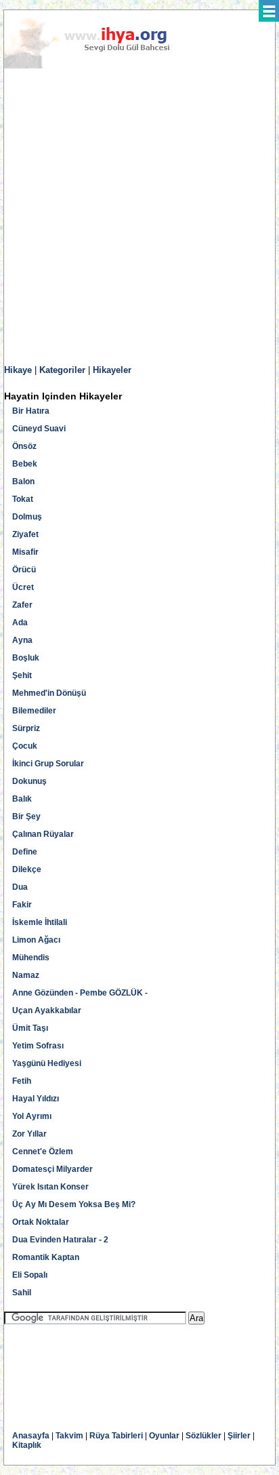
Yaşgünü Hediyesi (46, 1063)
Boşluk (25, 658)
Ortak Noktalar (40, 1222)
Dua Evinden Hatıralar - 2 (60, 1239)
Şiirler (239, 1435)
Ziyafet (25, 534)
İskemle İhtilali (39, 922)
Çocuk (24, 746)
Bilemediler (34, 710)
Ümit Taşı (30, 1028)
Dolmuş (27, 517)
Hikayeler (112, 370)
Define (24, 852)
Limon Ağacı (36, 940)
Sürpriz (26, 728)
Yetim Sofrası (38, 1045)
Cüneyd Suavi (39, 428)
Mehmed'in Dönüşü (49, 693)
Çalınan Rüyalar (43, 834)
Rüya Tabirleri (116, 1435)
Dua (20, 887)
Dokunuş (29, 781)
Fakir (22, 904)
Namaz (25, 975)
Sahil (21, 1292)
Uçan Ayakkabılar (46, 1010)
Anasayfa (30, 1435)
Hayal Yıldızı (35, 1098)
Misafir (25, 552)
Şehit (22, 675)
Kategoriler (62, 370)
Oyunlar (164, 1435)
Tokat (22, 499)
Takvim (69, 1435)
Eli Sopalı (29, 1275)
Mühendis (30, 957)
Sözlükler (203, 1435)
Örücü (24, 569)
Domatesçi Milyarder (52, 1169)
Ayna (22, 640)
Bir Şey (26, 816)
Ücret (23, 587)
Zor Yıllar (29, 1134)
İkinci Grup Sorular (48, 763)
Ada (20, 622)
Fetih (21, 1081)
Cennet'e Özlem (42, 1151)
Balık (22, 799)
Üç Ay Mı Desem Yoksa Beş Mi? (73, 1204)
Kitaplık (26, 1445)
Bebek (24, 464)
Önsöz (24, 446)
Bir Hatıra (30, 411)
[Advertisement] (139, 217)
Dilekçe (26, 869)
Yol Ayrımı (31, 1116)
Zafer (22, 605)
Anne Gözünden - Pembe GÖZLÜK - (80, 993)
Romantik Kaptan (45, 1257)
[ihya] (99, 66)
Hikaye (18, 370)
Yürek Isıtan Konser (50, 1187)
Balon (23, 481)
